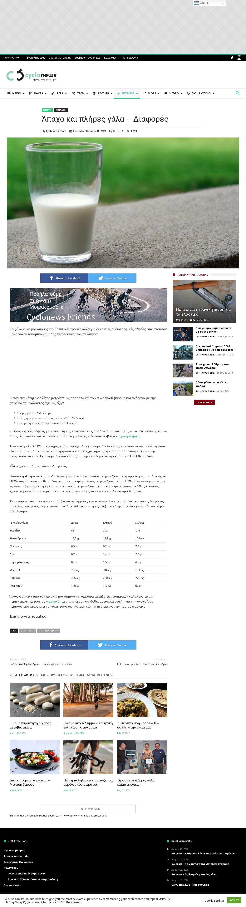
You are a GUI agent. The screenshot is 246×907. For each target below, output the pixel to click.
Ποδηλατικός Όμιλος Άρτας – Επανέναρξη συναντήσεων (41, 662)
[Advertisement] (88, 369)
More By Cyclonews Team (62, 675)
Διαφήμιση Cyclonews (87, 57)
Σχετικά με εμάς (36, 57)
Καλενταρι (110, 57)
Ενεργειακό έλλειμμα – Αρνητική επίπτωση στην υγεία (88, 725)
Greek (203, 2)
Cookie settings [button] (214, 900)
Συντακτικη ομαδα (60, 57)
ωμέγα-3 (53, 601)
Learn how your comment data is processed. (81, 815)
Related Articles (24, 675)
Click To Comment (88, 809)
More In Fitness (100, 675)
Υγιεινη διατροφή (48, 630)
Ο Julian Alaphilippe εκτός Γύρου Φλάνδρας (142, 662)
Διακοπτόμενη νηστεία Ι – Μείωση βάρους (30, 782)
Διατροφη (61, 110)
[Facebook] (225, 57)
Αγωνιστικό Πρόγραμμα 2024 (26, 873)
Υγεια (32, 630)
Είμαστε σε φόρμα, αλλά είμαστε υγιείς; (136, 782)
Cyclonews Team (56, 131)
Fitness (47, 110)
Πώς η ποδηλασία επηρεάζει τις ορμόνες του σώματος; (88, 782)
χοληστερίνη (130, 436)
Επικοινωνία (130, 57)
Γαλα (22, 630)
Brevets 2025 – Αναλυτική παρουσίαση (33, 879)
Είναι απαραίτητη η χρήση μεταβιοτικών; (30, 725)
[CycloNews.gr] (31, 66)
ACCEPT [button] (234, 900)
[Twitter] (232, 57)
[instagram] (239, 57)
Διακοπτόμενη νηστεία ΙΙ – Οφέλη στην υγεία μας (138, 725)
